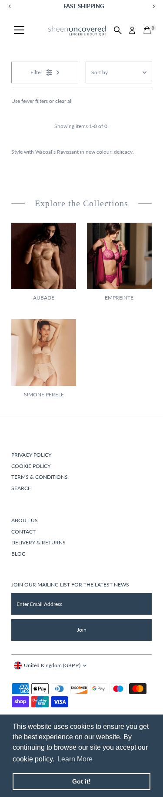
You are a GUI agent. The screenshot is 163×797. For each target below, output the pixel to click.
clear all (64, 101)
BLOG (18, 553)
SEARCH (21, 488)
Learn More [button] (75, 759)
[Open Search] (118, 30)
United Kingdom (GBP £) (52, 665)
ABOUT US (24, 520)
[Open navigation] (19, 30)
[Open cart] (147, 30)
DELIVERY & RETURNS (38, 542)
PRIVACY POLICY (31, 454)
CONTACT (23, 531)
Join (81, 629)
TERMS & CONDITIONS (39, 477)
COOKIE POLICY (30, 466)
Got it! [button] (81, 781)
